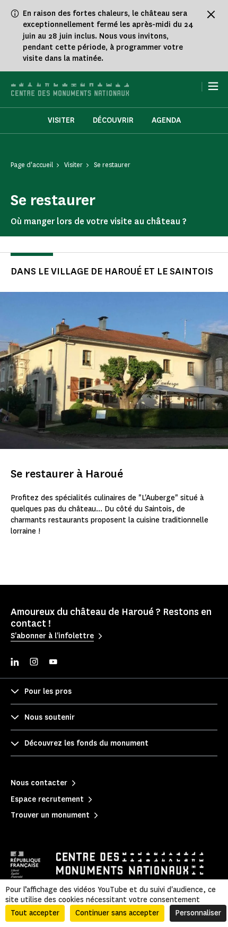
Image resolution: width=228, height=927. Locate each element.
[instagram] (34, 663)
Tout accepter (35, 913)
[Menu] (213, 86)
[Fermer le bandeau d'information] (211, 14)
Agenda (166, 120)
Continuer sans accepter (117, 913)
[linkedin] (15, 663)
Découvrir (113, 120)
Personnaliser (198, 913)
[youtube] (53, 663)
